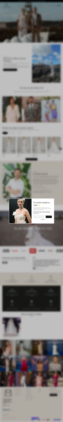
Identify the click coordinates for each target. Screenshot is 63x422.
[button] (53, 5)
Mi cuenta (39, 392)
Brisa (4, 155)
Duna (19, 155)
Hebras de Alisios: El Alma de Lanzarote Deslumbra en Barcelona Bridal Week (11, 335)
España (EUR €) (5, 414)
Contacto (16, 395)
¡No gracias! (42, 219)
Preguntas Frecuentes (18, 393)
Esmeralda (35, 155)
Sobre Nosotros (28, 390)
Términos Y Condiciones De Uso (30, 398)
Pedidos (39, 390)
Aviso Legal (28, 393)
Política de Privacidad (29, 399)
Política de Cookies (29, 395)
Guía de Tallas (17, 392)
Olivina (49, 155)
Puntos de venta (28, 392)
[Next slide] (61, 149)
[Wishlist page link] (50, 5)
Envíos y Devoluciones (18, 390)
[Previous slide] (2, 149)
